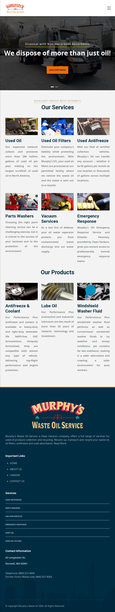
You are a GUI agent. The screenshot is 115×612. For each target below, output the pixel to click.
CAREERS (15, 475)
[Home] (15, 8)
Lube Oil (49, 305)
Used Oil (13, 140)
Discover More (57, 70)
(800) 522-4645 (26, 573)
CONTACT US (17, 481)
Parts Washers (19, 216)
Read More (60, 443)
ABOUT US (16, 469)
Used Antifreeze (93, 140)
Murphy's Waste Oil (28, 606)
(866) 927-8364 (44, 576)
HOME (13, 463)
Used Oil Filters (56, 140)
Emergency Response (16, 524)
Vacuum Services (13, 516)
